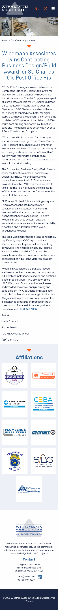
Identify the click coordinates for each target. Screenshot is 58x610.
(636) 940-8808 (26, 579)
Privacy (29, 601)
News (32, 40)
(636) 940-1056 (26, 576)
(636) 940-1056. (27, 309)
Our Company (18, 40)
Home (5, 40)
